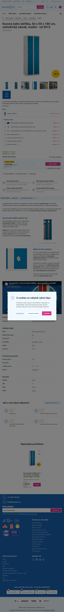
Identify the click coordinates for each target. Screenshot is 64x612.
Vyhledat (39, 7)
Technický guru (35, 544)
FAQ (22, 1)
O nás (3, 559)
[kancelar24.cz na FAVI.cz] (4, 527)
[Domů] (2, 18)
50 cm (33, 380)
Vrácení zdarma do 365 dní (39, 532)
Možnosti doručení (56, 157)
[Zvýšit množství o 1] (43, 164)
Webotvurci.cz (40, 607)
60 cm (33, 387)
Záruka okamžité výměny (38, 549)
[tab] (5, 198)
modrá (33, 331)
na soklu (39, 342)
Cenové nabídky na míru (38, 530)
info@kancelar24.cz (13, 502)
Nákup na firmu (35, 527)
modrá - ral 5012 (40, 331)
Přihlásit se (55, 510)
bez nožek (34, 342)
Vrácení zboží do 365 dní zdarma (45, 188)
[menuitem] (3, 13)
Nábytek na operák (36, 542)
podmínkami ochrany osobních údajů (26, 514)
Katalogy (28, 1)
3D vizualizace (35, 551)
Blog (3, 566)
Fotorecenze (35, 546)
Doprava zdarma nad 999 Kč (14, 188)
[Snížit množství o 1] (38, 164)
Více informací (19, 313)
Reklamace (16, 1)
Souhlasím (46, 313)
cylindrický (34, 369)
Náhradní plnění (36, 523)
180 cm (33, 390)
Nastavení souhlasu (33, 313)
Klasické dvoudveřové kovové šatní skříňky (42, 321)
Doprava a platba (6, 1)
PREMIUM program (37, 539)
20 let (32, 345)
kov (32, 335)
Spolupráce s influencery (9, 580)
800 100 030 (12, 497)
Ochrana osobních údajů (9, 571)
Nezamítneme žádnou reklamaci (45, 181)
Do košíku (53, 164)
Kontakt (4, 561)
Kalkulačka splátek (54, 168)
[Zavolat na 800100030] (53, 1)
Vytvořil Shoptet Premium (27, 607)
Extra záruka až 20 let (12, 181)
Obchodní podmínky (8, 568)
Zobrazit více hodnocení (51, 402)
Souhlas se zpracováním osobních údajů (14, 573)
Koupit (36, 484)
